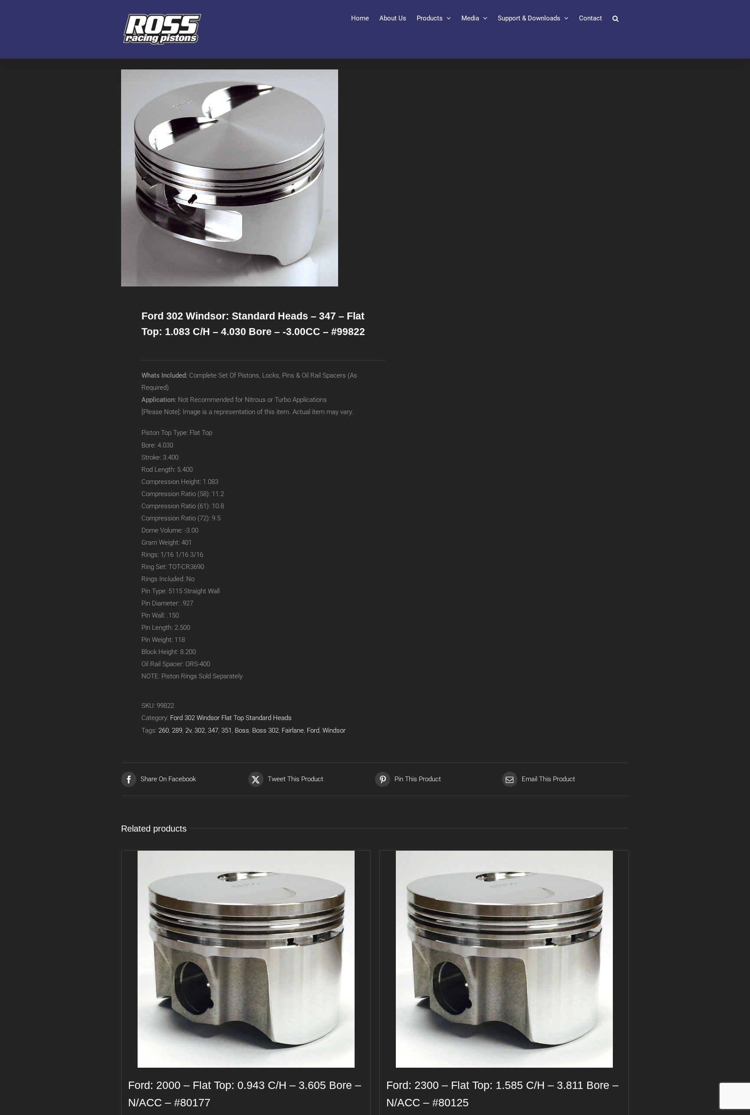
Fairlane (293, 730)
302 (199, 730)
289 (177, 730)
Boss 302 (265, 730)
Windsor (333, 730)
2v (188, 730)
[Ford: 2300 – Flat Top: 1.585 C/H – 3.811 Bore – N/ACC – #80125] (504, 959)
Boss (242, 730)
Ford (313, 730)
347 (213, 730)
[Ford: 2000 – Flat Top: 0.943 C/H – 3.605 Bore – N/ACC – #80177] (246, 959)
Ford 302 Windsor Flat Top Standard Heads (231, 718)
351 (226, 730)
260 (163, 730)
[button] (615, 18)
